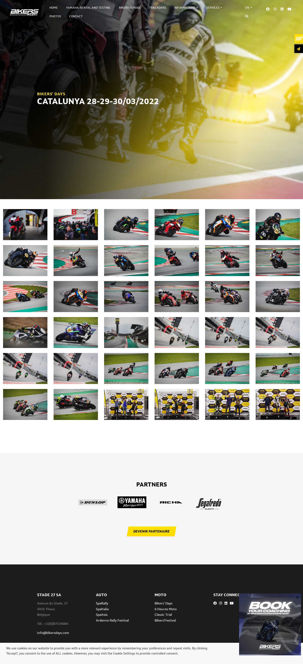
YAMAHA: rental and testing (88, 7)
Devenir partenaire (151, 531)
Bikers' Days (163, 603)
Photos (55, 16)
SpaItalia (102, 609)
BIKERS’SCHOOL (130, 7)
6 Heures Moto (166, 609)
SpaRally (102, 603)
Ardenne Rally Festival (112, 620)
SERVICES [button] (213, 7)
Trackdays (157, 7)
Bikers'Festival (165, 620)
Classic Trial (163, 615)
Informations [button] (184, 7)
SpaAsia (101, 615)
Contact (76, 16)
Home (53, 7)
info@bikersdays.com (53, 633)
